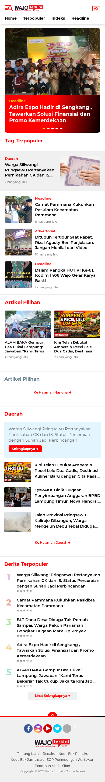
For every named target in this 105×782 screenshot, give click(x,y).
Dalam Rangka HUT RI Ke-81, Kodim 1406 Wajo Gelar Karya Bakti (65, 275)
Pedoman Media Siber (52, 766)
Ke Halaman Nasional (51, 392)
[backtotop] (52, 717)
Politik (78, 726)
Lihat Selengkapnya (51, 696)
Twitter (59, 735)
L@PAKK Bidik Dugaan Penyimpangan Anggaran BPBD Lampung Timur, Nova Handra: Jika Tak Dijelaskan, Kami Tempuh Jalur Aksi (67, 495)
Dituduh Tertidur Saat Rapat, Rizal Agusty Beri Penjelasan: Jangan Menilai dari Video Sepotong (64, 242)
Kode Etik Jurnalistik (27, 760)
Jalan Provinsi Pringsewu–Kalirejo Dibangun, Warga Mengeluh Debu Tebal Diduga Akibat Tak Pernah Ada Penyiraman (64, 520)
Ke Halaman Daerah (51, 542)
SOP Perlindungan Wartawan (70, 760)
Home (11, 18)
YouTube (51, 735)
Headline (80, 18)
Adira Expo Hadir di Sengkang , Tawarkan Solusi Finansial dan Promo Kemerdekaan (50, 114)
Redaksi (49, 754)
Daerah (13, 414)
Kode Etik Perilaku (73, 754)
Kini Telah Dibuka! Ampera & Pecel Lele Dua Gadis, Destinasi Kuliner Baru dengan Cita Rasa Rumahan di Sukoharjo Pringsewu (77, 347)
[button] (44, 128)
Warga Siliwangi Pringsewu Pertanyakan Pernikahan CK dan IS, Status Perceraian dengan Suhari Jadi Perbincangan (29, 170)
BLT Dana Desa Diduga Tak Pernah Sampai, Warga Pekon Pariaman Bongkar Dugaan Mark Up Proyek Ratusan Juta (52, 625)
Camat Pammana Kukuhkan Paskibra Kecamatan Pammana (64, 209)
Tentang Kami (28, 754)
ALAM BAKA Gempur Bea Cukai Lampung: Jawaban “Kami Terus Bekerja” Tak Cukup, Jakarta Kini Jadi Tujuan (27, 347)
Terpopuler (34, 18)
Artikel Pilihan (22, 379)
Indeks (58, 18)
